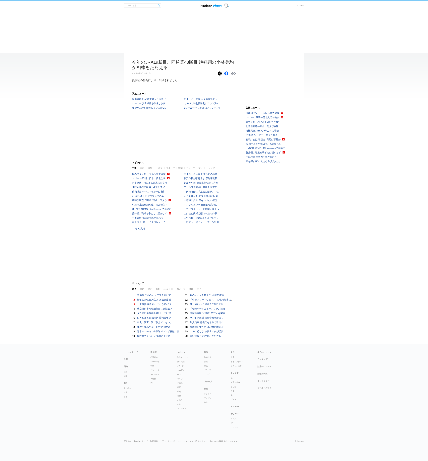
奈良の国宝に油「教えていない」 (154, 322)
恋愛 (232, 357)
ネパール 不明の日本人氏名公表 (149, 178)
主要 (134, 168)
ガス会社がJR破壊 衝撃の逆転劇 (201, 196)
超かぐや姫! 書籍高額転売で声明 (201, 182)
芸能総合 (207, 357)
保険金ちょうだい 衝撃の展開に (154, 336)
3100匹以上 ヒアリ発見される (148, 196)
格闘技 (180, 387)
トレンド (210, 168)
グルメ (233, 399)
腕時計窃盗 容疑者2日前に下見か (149, 200)
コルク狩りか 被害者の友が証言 (206, 331)
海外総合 (127, 388)
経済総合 (154, 357)
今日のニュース (264, 352)
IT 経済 (159, 168)
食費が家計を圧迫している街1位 (149, 107)
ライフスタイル (237, 362)
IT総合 (153, 379)
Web (152, 366)
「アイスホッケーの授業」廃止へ (201, 209)
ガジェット (155, 370)
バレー (180, 404)
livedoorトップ (141, 441)
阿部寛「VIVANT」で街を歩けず (154, 295)
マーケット (155, 362)
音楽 (206, 362)
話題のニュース (264, 366)
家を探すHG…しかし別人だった (149, 222)
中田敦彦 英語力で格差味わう (147, 217)
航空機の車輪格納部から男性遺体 (154, 308)
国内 (142, 168)
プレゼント (208, 398)
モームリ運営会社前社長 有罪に (200, 187)
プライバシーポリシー (171, 441)
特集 (206, 402)
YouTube (235, 406)
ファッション (236, 366)
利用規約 (154, 441)
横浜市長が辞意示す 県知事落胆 (200, 178)
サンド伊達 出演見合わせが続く (206, 317)
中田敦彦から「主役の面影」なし (201, 191)
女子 (200, 168)
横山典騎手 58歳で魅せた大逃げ (149, 99)
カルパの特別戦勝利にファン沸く (201, 103)
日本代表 (181, 362)
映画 (206, 389)
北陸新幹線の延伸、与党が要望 (148, 187)
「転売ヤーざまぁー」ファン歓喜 (201, 222)
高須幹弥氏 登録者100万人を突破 (207, 313)
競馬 (179, 392)
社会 (125, 372)
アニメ (233, 419)
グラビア (207, 370)
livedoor (300, 6)
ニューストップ (131, 352)
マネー (233, 391)
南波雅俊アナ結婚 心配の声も (205, 336)
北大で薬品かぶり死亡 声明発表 (154, 327)
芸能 (180, 168)
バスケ (180, 400)
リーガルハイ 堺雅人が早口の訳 (206, 304)
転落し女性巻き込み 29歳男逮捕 (154, 299)
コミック (234, 427)
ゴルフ (180, 379)
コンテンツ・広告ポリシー (195, 441)
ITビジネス (154, 374)
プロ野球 (181, 370)
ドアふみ (227, 6)
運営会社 (128, 441)
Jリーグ (180, 366)
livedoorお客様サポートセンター (224, 441)
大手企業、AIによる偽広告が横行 (149, 182)
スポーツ (170, 168)
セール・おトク (264, 388)
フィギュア (181, 409)
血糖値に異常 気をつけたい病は (200, 200)
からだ (233, 387)
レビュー (207, 394)
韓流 (206, 366)
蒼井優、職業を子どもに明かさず (149, 213)
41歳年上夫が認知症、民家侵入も (150, 204)
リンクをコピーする (233, 73)
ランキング (262, 359)
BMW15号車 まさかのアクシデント (202, 107)
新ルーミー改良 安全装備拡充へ (200, 99)
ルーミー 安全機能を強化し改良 (149, 103)
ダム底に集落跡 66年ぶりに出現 (154, 313)
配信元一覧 (262, 373)
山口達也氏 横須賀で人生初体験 (200, 213)
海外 (150, 168)
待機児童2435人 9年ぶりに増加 (148, 191)
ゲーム (233, 423)
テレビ (206, 374)
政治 (125, 376)
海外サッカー (182, 357)
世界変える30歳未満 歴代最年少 (154, 317)
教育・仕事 (235, 382)
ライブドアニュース (211, 5)
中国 (125, 397)
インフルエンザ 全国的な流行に (200, 204)
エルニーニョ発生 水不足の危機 (200, 174)
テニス (180, 383)
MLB (179, 374)
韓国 (125, 392)
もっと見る (138, 228)
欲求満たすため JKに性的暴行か (207, 327)
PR (151, 383)
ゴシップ (190, 168)
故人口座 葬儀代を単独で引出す (206, 322)
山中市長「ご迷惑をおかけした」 (201, 217)
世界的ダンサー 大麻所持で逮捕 (149, 174)
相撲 (179, 396)
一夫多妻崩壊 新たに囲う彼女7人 (154, 304)
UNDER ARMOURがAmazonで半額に (152, 209)
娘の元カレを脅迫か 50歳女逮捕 (207, 295)
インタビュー (263, 381)
